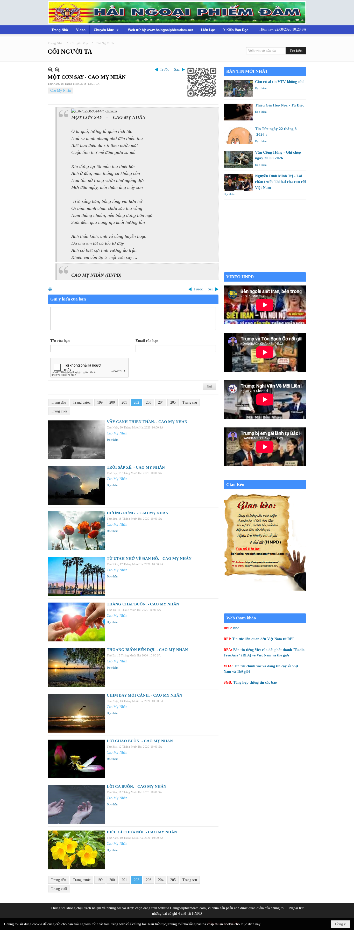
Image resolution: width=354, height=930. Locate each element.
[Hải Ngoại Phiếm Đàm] (177, 12)
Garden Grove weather (265, 269)
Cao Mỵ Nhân (60, 90)
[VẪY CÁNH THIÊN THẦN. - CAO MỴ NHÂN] (76, 439)
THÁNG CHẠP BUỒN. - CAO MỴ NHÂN (143, 604)
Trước (164, 69)
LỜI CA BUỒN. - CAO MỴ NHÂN (136, 786)
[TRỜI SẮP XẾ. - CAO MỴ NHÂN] (76, 485)
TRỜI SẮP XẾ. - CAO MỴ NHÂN (136, 467)
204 (161, 402)
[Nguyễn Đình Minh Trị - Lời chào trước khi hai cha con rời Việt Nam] (238, 182)
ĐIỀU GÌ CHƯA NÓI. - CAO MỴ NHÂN (142, 832)
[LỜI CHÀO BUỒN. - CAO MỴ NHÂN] (76, 758)
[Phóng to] (57, 69)
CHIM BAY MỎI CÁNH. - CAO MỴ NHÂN (144, 695)
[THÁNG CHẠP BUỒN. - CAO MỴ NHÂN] (76, 622)
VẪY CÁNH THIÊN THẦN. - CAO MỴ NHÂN (147, 422)
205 (173, 402)
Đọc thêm (112, 439)
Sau (177, 69)
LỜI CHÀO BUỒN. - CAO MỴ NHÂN (140, 741)
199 (100, 402)
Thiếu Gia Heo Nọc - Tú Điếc (279, 105)
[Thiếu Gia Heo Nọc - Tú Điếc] (238, 112)
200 (112, 402)
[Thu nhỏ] (50, 69)
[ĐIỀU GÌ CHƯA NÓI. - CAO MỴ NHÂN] (76, 850)
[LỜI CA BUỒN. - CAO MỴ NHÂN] (76, 804)
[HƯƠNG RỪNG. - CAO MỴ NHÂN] (76, 530)
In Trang (50, 289)
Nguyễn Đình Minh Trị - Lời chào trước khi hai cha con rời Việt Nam (280, 182)
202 (136, 402)
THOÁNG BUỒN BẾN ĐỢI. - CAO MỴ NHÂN (147, 650)
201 (124, 402)
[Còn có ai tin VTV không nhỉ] (238, 88)
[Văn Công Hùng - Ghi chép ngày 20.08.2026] (238, 159)
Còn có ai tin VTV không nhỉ (279, 82)
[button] (107, 29)
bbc (236, 628)
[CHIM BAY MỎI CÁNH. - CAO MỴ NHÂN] (76, 713)
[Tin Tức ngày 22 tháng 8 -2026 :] (238, 135)
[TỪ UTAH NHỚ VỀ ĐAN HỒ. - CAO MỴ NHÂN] (76, 576)
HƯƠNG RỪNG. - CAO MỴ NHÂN (137, 513)
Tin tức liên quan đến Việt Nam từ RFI (263, 639)
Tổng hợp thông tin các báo (255, 682)
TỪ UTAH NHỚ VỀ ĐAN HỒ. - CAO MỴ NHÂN (149, 558)
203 (148, 402)
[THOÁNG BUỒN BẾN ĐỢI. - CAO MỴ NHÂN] (76, 667)
